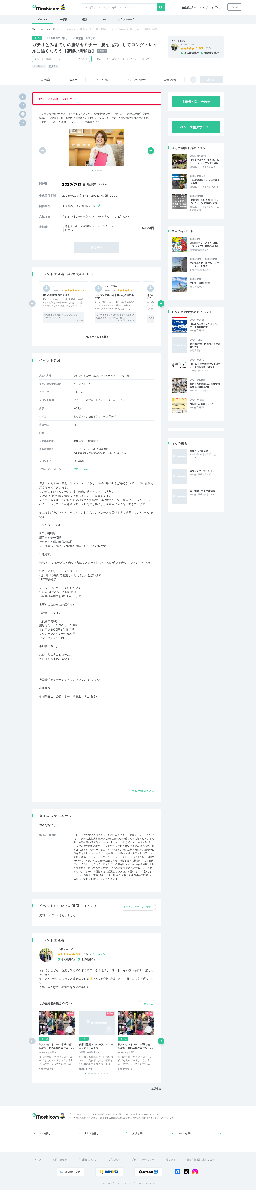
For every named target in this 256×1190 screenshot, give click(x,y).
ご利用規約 (114, 1159)
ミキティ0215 (187, 44)
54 (210, 48)
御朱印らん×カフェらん (202, 403)
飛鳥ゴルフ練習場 (199, 450)
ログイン (217, 7)
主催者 (63, 19)
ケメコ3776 (110, 286)
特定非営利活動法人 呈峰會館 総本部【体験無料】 (205, 385)
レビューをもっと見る (96, 336)
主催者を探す (91, 1133)
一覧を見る (147, 1003)
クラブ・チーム (126, 19)
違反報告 (156, 1088)
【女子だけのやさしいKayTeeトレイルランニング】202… (205, 161)
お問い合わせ (60, 1159)
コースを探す (185, 1133)
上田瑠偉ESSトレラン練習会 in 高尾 (204, 181)
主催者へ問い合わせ (196, 101)
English (234, 7)
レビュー (72, 79)
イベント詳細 (101, 79)
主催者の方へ (189, 7)
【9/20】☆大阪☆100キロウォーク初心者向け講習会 (205, 365)
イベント (43, 19)
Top (34, 29)
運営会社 (170, 1159)
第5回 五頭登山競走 (200, 283)
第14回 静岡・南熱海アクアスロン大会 (205, 345)
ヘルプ (204, 7)
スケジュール (136, 79)
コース (105, 19)
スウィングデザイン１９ (202, 470)
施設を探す (138, 1133)
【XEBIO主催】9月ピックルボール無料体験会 (204, 325)
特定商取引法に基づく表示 (200, 1159)
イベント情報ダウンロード (196, 127)
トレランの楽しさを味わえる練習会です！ (114, 297)
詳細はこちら (81, 469)
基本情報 (45, 79)
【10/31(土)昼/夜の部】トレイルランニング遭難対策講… (204, 201)
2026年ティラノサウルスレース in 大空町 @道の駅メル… (205, 244)
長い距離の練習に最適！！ (57, 295)
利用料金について (87, 1159)
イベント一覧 (48, 29)
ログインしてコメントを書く (138, 906)
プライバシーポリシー (142, 1159)
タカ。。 (56, 286)
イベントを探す (42, 1133)
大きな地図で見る (143, 791)
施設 (84, 19)
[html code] (22, 122)
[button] (92, 170)
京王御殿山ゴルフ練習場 (202, 490)
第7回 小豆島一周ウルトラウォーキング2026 (204, 264)
